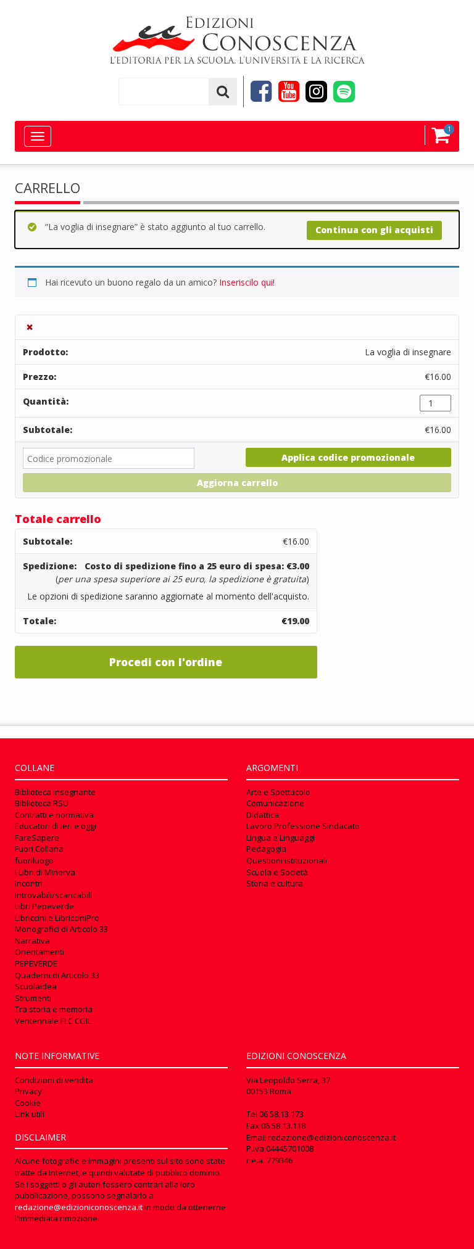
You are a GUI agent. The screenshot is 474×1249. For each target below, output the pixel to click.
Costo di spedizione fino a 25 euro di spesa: (197, 566)
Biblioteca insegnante (55, 792)
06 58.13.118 (283, 1125)
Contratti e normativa (54, 814)
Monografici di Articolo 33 (61, 928)
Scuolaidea (36, 986)
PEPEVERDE (36, 963)
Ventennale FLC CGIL (53, 1020)
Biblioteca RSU (42, 803)
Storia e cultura (274, 883)
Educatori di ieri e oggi (55, 825)
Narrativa (32, 940)
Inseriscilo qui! (247, 282)
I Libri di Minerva (45, 872)
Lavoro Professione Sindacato (303, 825)
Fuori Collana (39, 848)
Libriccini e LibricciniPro (57, 917)
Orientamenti (39, 951)
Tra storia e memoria (54, 1009)
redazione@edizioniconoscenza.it (79, 1207)
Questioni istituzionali (286, 860)
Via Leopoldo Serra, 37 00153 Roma (288, 1085)
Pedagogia (266, 848)
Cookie (28, 1102)
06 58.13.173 (281, 1113)
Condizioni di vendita (54, 1080)
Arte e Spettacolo (278, 792)
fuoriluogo (34, 860)
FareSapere (37, 837)
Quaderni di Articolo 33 (57, 975)
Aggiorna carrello (237, 482)
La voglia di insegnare (408, 352)
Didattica (262, 814)
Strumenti (33, 998)
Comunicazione (275, 803)
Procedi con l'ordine (165, 661)
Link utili (29, 1113)
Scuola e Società (277, 872)
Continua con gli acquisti (374, 230)
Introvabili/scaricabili (53, 895)
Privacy (28, 1091)
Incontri (29, 883)
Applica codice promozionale (348, 457)
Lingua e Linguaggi (280, 837)
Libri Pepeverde (44, 906)
